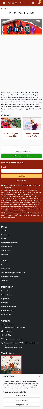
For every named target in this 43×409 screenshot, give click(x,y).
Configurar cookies (21, 405)
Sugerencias (5, 299)
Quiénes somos (6, 250)
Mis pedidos (5, 291)
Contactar (4, 254)
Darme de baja (21, 181)
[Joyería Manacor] (12, 3)
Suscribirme (21, 176)
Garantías (4, 280)
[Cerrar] (39, 376)
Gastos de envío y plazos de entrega (13, 273)
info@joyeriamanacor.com (9, 213)
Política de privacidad (34, 213)
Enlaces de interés (7, 295)
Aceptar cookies (21, 396)
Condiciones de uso (24, 185)
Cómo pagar (5, 269)
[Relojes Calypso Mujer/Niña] (32, 124)
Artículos (4, 231)
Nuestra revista (6, 246)
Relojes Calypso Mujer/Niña (32, 134)
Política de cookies (7, 310)
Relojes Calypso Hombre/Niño (11, 134)
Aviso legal (4, 303)
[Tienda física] (11, 366)
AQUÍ (25, 392)
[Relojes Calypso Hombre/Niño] (11, 123)
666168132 (7, 335)
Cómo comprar (6, 265)
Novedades (5, 235)
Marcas (3, 239)
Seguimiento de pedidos (9, 243)
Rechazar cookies (21, 400)
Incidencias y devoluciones (10, 277)
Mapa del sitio (6, 314)
